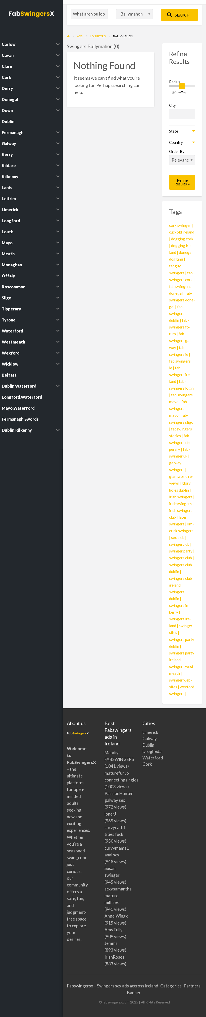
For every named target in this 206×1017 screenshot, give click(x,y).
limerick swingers (181, 527)
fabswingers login (181, 384)
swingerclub (179, 544)
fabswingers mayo (178, 408)
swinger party (180, 551)
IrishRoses (114, 957)
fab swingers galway (180, 340)
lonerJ (110, 814)
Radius (174, 81)
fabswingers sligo (181, 418)
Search (181, 15)
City (172, 105)
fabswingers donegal (182, 300)
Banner (134, 992)
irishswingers (180, 503)
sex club (177, 537)
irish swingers (180, 497)
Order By (176, 151)
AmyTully (114, 929)
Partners (192, 985)
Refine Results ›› (182, 182)
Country (176, 142)
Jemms (111, 943)
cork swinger (180, 225)
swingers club (180, 557)
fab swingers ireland (180, 375)
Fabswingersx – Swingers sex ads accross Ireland (112, 985)
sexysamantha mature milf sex (118, 895)
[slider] (182, 86)
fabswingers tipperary (180, 442)
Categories (171, 985)
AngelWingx (116, 916)
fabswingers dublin (176, 313)
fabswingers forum (179, 327)
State (173, 131)
